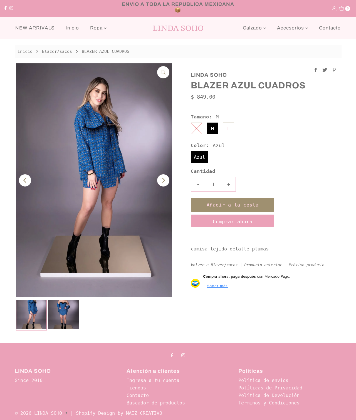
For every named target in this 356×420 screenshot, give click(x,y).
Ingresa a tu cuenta (153, 380)
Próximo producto (306, 265)
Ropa (97, 28)
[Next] (163, 180)
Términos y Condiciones (269, 403)
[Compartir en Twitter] (326, 70)
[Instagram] (11, 8)
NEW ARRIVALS (35, 28)
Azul (199, 157)
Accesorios (291, 28)
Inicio (72, 28)
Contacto (330, 28)
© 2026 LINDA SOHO (38, 413)
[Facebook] (5, 8)
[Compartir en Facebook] (317, 70)
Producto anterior (263, 265)
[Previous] (25, 180)
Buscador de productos (156, 403)
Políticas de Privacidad (270, 388)
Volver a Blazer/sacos (214, 265)
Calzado (253, 28)
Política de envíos (263, 380)
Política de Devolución (269, 395)
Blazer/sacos (57, 51)
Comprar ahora (233, 221)
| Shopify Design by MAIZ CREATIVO (116, 413)
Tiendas (136, 388)
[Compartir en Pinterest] (334, 70)
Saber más (217, 286)
